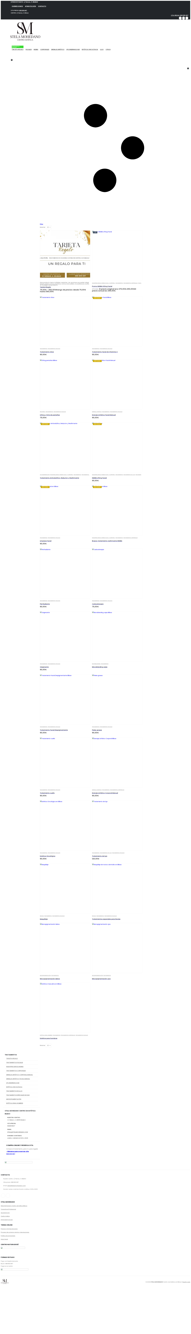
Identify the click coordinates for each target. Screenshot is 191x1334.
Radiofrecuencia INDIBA (14, 1067)
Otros (108, 49)
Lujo (102, 49)
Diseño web (186, 1282)
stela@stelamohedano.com (17, 1132)
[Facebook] (180, 18)
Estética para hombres (68, 284)
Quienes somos (17, 6)
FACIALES (29, 49)
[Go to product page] (65, 256)
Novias (42, 916)
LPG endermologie (73, 49)
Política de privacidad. (8, 1236)
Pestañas (42, 411)
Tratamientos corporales (130, 283)
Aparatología (30, 6)
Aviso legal (4, 1239)
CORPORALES (44, 49)
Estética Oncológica (90, 49)
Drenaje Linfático (57, 49)
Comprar (139, 234)
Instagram (8, 1196)
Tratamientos (119, 283)
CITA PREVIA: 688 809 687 (179, 15)
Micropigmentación (45, 975)
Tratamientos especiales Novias (18, 1095)
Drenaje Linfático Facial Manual (18, 1079)
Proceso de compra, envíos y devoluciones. (15, 1232)
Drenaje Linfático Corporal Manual (19, 1075)
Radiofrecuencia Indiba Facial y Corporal (103, 283)
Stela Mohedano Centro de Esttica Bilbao (14, 1206)
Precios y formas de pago (9, 1229)
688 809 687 (23, 10)
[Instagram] (183, 18)
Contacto (42, 6)
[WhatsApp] (186, 18)
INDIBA (36, 49)
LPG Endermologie (7, 1220)
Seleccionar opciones (87, 234)
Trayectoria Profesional (8, 1209)
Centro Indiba (5, 1216)
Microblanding (89, 284)
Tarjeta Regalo (17, 48)
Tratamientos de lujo (129, 474)
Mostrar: (43, 227)
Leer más (87, 426)
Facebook (3, 1196)
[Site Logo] (25, 31)
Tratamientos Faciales (54, 348)
